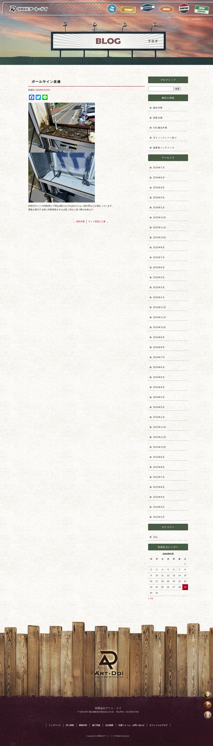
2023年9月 (159, 457)
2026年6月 (159, 177)
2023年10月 (159, 447)
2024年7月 (159, 357)
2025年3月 (159, 277)
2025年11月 (159, 227)
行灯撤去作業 (160, 127)
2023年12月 (159, 427)
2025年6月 (159, 267)
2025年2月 (159, 287)
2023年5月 (159, 497)
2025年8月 (159, 247)
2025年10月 (159, 237)
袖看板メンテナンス (164, 147)
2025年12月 (159, 217)
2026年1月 (159, 207)
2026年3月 (159, 197)
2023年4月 (159, 507)
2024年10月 (159, 327)
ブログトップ (168, 80)
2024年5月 (159, 377)
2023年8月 (159, 467)
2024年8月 (159, 347)
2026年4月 (159, 187)
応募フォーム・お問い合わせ (201, 9)
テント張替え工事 (98, 221)
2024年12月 (159, 307)
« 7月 (150, 598)
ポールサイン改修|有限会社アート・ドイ (197, 19)
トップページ (112, 9)
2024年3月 (159, 397)
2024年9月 (159, 337)
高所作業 (79, 221)
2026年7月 (159, 167)
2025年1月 (159, 297)
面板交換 (158, 117)
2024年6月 (159, 367)
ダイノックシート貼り (165, 137)
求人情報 (128, 9)
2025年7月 (159, 257)
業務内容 (148, 9)
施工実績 (167, 9)
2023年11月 (159, 437)
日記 (155, 537)
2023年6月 (159, 487)
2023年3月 (159, 517)
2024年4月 (159, 387)
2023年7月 (159, 477)
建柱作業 (158, 107)
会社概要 (184, 9)
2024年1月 (159, 417)
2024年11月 (159, 317)
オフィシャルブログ (159, 725)
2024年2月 (159, 407)
